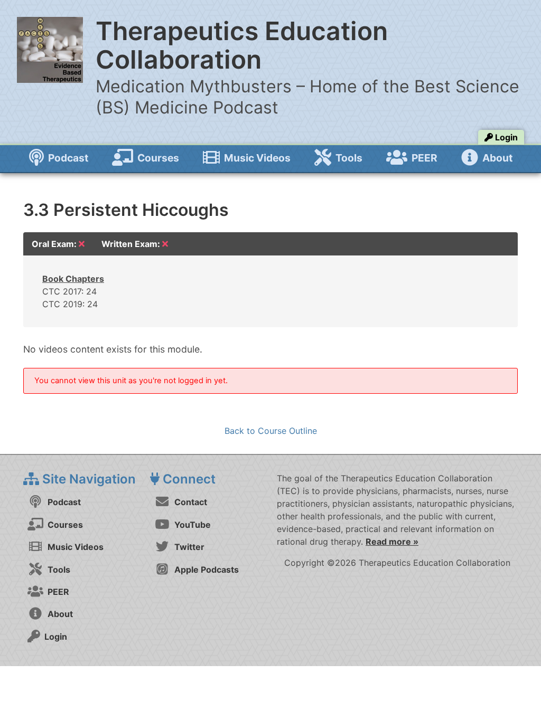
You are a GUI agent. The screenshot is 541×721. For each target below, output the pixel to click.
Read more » (392, 541)
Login (505, 137)
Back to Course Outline (271, 430)
